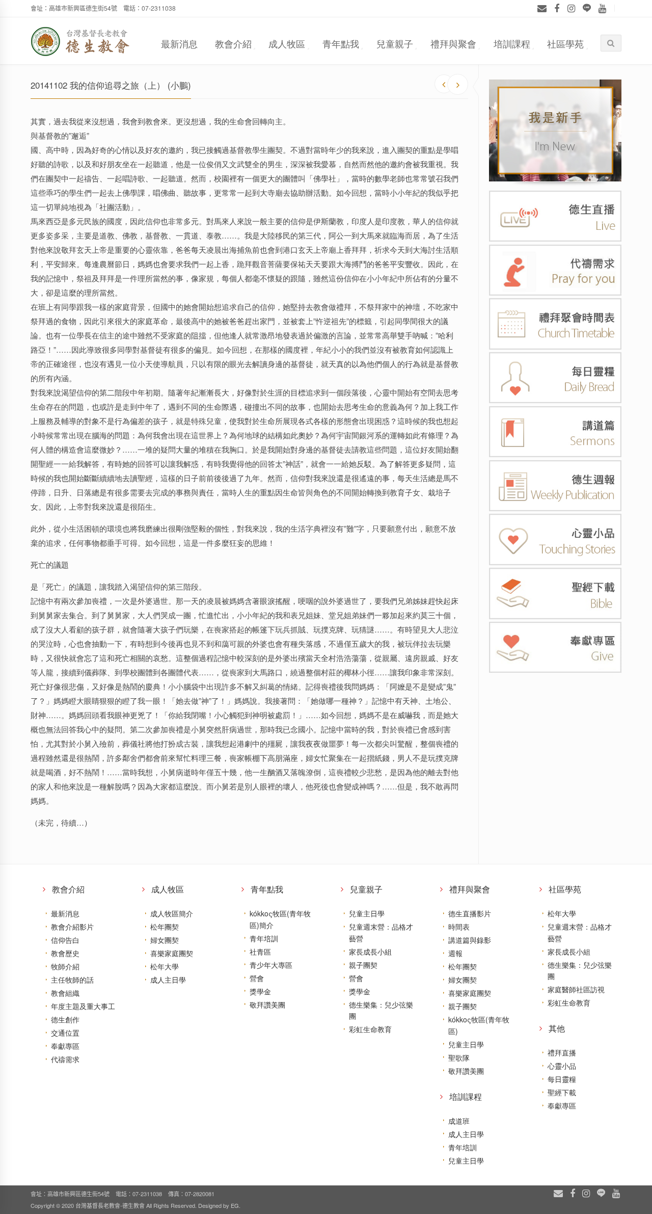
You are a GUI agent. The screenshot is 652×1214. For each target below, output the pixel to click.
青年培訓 (264, 938)
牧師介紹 (65, 966)
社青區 (260, 951)
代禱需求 (65, 1059)
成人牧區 (286, 43)
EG (235, 1205)
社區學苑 (565, 43)
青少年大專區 (271, 965)
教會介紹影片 (72, 926)
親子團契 (363, 965)
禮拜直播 (562, 1052)
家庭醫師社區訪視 (576, 989)
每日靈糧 (562, 1079)
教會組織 (65, 993)
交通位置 (65, 1032)
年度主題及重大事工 (83, 1006)
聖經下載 (562, 1092)
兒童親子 (394, 43)
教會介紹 (233, 43)
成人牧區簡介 (171, 913)
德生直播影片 (469, 913)
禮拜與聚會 (453, 43)
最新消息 (179, 43)
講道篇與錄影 (469, 940)
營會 (257, 978)
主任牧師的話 (72, 979)
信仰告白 (65, 940)
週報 (455, 953)
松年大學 (164, 966)
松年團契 (164, 926)
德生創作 (65, 1019)
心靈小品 (562, 1066)
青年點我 (340, 43)
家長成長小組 (370, 951)
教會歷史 (65, 953)
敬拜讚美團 (267, 1004)
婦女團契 (164, 940)
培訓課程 (512, 43)
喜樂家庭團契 (171, 953)
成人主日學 (168, 979)
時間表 (459, 926)
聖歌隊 (459, 1057)
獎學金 (260, 991)
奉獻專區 (65, 1046)
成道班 (459, 1121)
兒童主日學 (367, 913)
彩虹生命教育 (370, 1029)
